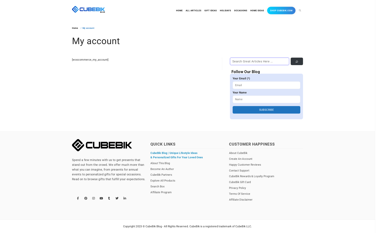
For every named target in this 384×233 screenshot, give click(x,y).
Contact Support (239, 170)
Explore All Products (162, 180)
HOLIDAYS (225, 10)
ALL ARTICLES (193, 10)
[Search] (297, 61)
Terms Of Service (239, 193)
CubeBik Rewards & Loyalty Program (251, 176)
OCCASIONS (240, 10)
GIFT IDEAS (210, 10)
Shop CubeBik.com (281, 10)
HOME (179, 10)
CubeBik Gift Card (240, 182)
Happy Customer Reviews (245, 164)
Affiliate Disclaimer (241, 199)
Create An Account (240, 158)
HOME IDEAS (257, 10)
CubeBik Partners (161, 174)
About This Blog (160, 163)
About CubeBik (238, 153)
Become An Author (162, 169)
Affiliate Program (161, 192)
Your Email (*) (241, 78)
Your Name (240, 92)
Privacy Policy (237, 187)
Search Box (157, 186)
